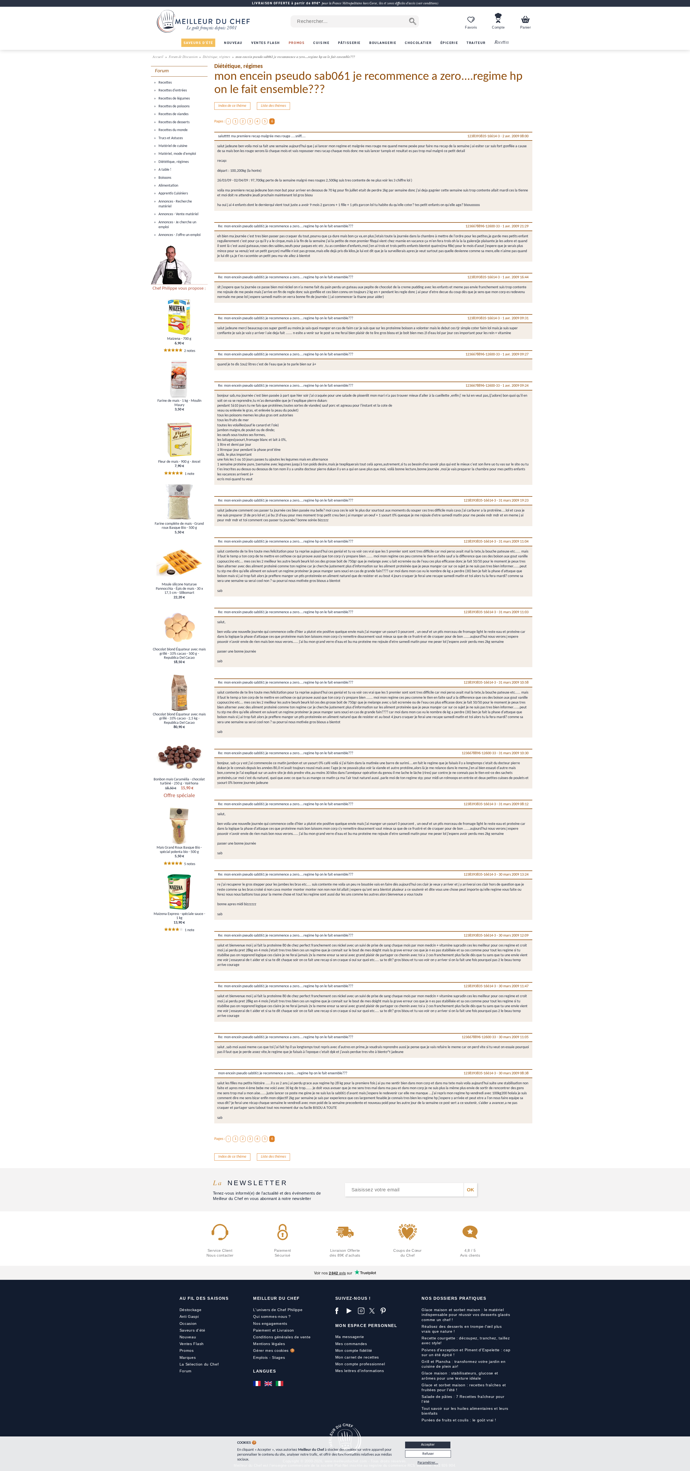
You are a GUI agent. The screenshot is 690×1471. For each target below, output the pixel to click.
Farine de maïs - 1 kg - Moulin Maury (179, 403)
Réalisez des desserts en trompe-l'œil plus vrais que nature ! (462, 1328)
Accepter (428, 1445)
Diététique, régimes (217, 56)
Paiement (262, 1330)
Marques (188, 1357)
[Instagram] (362, 1311)
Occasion (188, 1323)
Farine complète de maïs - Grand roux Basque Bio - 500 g (179, 526)
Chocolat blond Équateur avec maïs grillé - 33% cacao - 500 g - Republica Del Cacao (179, 653)
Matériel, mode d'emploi (177, 154)
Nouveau (188, 1337)
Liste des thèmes (273, 106)
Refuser (428, 1454)
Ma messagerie (349, 1337)
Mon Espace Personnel (366, 1325)
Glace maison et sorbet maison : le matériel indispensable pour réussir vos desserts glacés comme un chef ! (466, 1315)
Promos (187, 1350)
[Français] (257, 1383)
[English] (268, 1383)
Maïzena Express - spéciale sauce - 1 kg (179, 916)
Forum (186, 1371)
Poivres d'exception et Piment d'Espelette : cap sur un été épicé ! (466, 1352)
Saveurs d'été (192, 1330)
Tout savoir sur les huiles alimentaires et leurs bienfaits (465, 1410)
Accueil (158, 56)
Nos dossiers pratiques (454, 1298)
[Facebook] (339, 1311)
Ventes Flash (192, 1344)
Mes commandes (351, 1344)
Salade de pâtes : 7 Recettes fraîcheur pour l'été (463, 1399)
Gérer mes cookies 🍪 (274, 1350)
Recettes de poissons (173, 106)
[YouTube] (351, 1311)
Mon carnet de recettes (357, 1357)
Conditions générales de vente (281, 1337)
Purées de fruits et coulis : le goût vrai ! (459, 1420)
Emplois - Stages (269, 1357)
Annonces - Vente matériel (178, 214)
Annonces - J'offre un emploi (179, 235)
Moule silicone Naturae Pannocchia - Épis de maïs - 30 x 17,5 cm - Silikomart (179, 588)
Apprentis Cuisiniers (173, 193)
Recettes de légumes (174, 99)
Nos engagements (270, 1323)
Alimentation (168, 186)
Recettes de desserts (173, 122)
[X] (373, 1311)
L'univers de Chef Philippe (277, 1310)
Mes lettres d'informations (359, 1371)
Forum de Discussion (183, 56)
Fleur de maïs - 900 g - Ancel (179, 462)
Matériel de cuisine (172, 146)
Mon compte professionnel (360, 1364)
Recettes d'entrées (172, 90)
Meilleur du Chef (276, 1298)
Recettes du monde (173, 130)
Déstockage (191, 1310)
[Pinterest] (385, 1311)
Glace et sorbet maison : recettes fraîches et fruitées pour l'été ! (464, 1387)
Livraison (285, 1330)
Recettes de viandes (173, 114)
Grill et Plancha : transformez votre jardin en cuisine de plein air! (463, 1364)
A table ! (164, 170)
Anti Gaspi (189, 1316)
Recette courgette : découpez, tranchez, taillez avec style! (466, 1340)
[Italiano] (280, 1383)
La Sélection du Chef (199, 1364)
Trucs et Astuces (170, 138)
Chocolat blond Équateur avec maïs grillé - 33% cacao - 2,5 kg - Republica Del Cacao (179, 718)
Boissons (164, 178)
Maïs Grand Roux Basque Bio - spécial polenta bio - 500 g (179, 850)
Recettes (501, 42)
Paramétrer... (428, 1463)
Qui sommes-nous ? (272, 1316)
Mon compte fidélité (353, 1350)
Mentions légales (269, 1344)
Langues (264, 1371)
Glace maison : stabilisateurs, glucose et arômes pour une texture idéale (460, 1375)
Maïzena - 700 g (179, 339)
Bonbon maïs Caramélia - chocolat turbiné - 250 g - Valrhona (179, 781)
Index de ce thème (232, 106)
